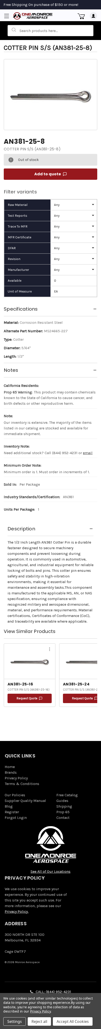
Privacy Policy (16, 778)
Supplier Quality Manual (25, 800)
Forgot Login (16, 817)
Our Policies (15, 795)
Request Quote (27, 698)
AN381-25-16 (20, 684)
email (88, 453)
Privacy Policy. (16, 911)
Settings (14, 1021)
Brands (11, 772)
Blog (9, 806)
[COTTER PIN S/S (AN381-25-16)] (30, 661)
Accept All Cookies (73, 1021)
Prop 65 (63, 812)
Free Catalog (67, 795)
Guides (62, 800)
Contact (63, 817)
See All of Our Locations (50, 871)
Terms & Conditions (22, 783)
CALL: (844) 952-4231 (53, 991)
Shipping (64, 806)
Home (10, 767)
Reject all (39, 1021)
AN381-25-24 (76, 684)
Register (12, 812)
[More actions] (49, 650)
